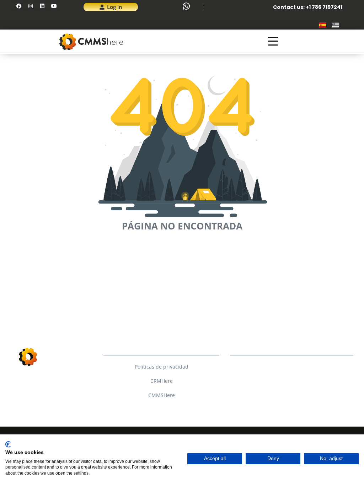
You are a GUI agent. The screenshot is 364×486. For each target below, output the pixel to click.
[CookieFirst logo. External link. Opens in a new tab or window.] (8, 444)
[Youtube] (54, 6)
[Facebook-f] (249, 368)
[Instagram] (31, 6)
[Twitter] (249, 380)
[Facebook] (19, 6)
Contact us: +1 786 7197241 (307, 7)
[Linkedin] (42, 6)
